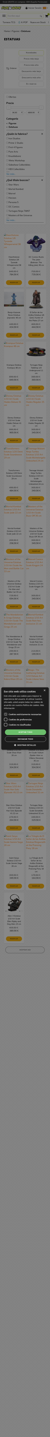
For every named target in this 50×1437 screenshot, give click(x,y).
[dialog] (25, 718)
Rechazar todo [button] (25, 739)
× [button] (44, 690)
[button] (25, 745)
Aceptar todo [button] (25, 732)
